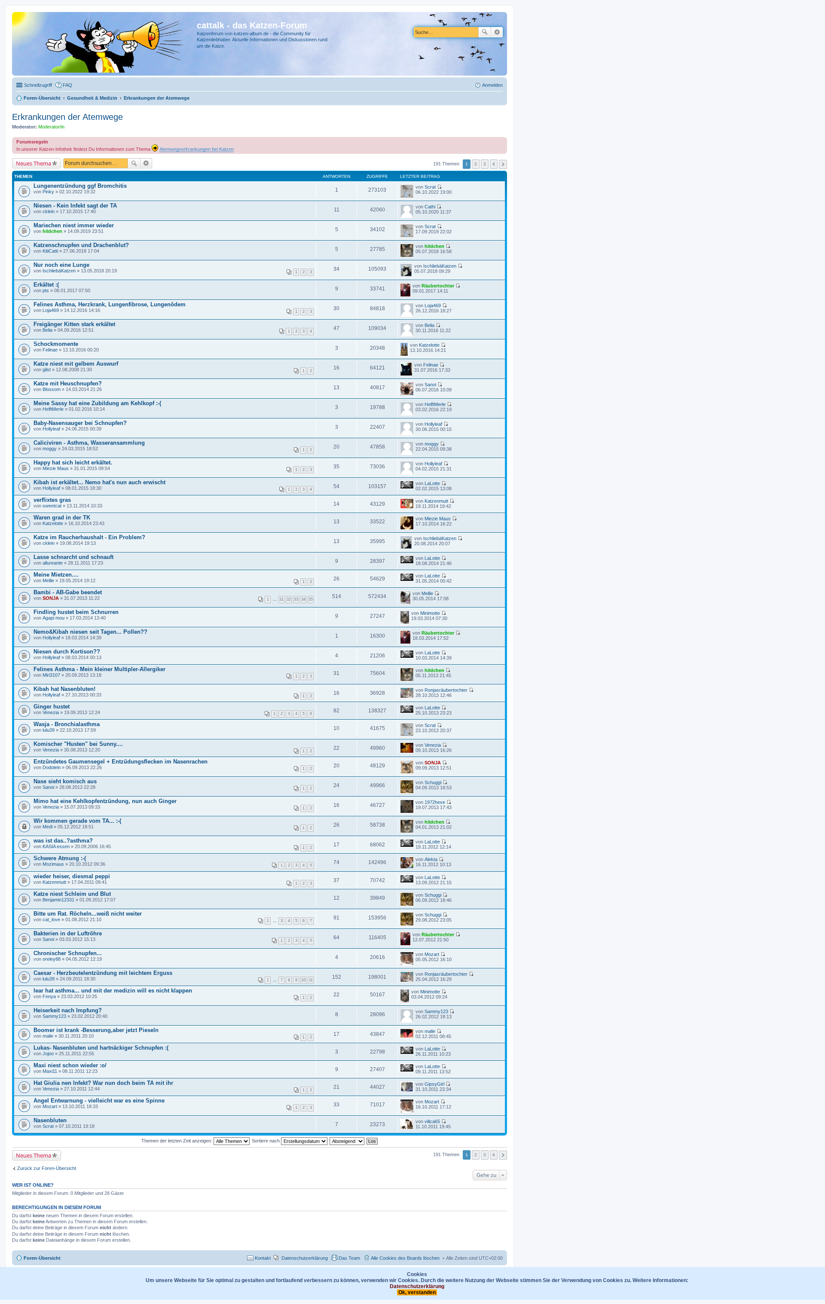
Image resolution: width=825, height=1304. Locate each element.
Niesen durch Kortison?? (67, 651)
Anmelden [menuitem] (492, 85)
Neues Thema (33, 163)
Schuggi (433, 782)
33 (296, 599)
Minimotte (430, 613)
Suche (484, 32)
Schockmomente (56, 344)
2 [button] (475, 164)
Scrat (430, 186)
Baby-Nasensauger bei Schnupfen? (80, 423)
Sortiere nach (266, 1140)
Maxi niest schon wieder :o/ (70, 1065)
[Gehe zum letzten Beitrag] (439, 186)
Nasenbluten (50, 1120)
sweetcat (52, 505)
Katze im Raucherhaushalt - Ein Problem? (89, 537)
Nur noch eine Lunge (61, 265)
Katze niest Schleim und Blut (72, 894)
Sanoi (430, 384)
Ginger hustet (52, 706)
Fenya (49, 996)
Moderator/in (51, 126)
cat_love (51, 919)
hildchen (52, 231)
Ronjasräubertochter (446, 690)
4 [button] (493, 164)
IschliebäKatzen (59, 270)
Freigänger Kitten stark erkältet (74, 324)
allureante (53, 562)
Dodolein (52, 767)
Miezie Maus (56, 468)
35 (311, 599)
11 (311, 980)
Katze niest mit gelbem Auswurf (76, 363)
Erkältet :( (46, 284)
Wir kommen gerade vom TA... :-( (77, 821)
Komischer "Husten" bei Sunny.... (78, 744)
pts (46, 290)
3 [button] (484, 164)
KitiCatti (50, 250)
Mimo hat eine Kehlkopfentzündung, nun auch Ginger (105, 801)
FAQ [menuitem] (67, 85)
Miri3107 (51, 675)
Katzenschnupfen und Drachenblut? (81, 245)
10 (303, 980)
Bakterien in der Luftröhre (68, 933)
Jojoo (48, 1053)
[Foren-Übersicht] (105, 43)
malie (48, 1035)
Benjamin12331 (58, 899)
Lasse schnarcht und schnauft (73, 557)
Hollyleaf (51, 428)
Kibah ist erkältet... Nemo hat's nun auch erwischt (99, 482)
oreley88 (52, 959)
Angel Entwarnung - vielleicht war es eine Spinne (99, 1100)
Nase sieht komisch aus (65, 781)
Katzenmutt (436, 501)
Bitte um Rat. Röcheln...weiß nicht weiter (88, 913)
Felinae (50, 349)
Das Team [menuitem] (349, 1258)
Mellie (48, 580)
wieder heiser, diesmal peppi (72, 876)
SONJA (51, 598)
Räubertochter (438, 285)
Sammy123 (54, 1016)
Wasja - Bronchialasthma (67, 724)
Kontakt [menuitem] (263, 1258)
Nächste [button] (503, 164)
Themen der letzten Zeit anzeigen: (177, 1140)
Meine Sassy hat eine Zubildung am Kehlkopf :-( (97, 403)
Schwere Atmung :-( (60, 858)
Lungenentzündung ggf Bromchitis (80, 186)
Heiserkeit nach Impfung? (68, 1010)
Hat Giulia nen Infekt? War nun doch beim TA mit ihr (103, 1083)
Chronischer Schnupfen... (68, 953)
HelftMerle (53, 409)
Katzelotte (429, 345)
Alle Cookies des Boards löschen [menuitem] (405, 1258)
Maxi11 (50, 1071)
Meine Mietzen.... (56, 574)
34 (303, 599)
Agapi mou (53, 617)
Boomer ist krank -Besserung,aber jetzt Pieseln (96, 1030)
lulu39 (49, 730)
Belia (47, 330)
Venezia (51, 712)
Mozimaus (53, 864)
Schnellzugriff (38, 85)
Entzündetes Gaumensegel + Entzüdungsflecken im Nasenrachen (121, 761)
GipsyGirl (434, 1084)
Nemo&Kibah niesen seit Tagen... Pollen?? (90, 632)
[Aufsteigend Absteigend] (347, 1140)
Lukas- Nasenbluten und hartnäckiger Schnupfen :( (101, 1047)
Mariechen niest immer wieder (74, 225)
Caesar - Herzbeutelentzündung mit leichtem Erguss (103, 973)
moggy (50, 448)
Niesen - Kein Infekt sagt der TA (75, 205)
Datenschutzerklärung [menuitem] (304, 1258)
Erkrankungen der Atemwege (67, 117)
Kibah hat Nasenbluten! (64, 689)
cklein (49, 211)
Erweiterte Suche (497, 32)
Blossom (52, 389)
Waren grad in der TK (62, 517)
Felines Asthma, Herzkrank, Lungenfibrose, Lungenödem (110, 304)
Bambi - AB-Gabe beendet (68, 592)
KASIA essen (56, 846)
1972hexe (435, 802)
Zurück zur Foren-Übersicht (46, 1168)
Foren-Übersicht (42, 1258)
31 (281, 599)
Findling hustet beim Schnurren (76, 612)
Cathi (430, 206)
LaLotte (432, 483)
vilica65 (432, 1121)
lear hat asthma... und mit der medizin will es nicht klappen (113, 990)
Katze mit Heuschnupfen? (68, 383)
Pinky (48, 191)
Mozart (432, 954)
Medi (47, 826)
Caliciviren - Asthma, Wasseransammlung (89, 443)
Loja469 (51, 310)
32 (289, 599)
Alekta (431, 859)
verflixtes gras (52, 500)
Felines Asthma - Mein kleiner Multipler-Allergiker (99, 669)
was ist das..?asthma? (63, 840)
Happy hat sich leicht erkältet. (73, 462)
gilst (47, 369)
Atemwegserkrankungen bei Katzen (196, 149)
